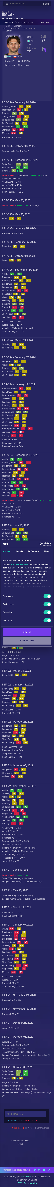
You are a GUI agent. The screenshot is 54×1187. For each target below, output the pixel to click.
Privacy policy (30, 1183)
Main (8, 26)
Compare (18, 26)
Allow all (27, 632)
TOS (20, 1183)
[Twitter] (35, 1170)
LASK (9, 56)
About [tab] (47, 551)
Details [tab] (19, 551)
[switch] (47, 604)
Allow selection (27, 641)
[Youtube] (44, 1170)
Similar (9, 31)
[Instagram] (39, 1170)
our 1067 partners (19, 565)
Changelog (10, 36)
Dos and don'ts (30, 1120)
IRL (20, 36)
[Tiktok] (49, 1170)
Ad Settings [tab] (33, 551)
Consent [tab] (7, 551)
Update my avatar (14, 1120)
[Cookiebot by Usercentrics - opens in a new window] (39, 544)
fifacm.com (26, 1176)
